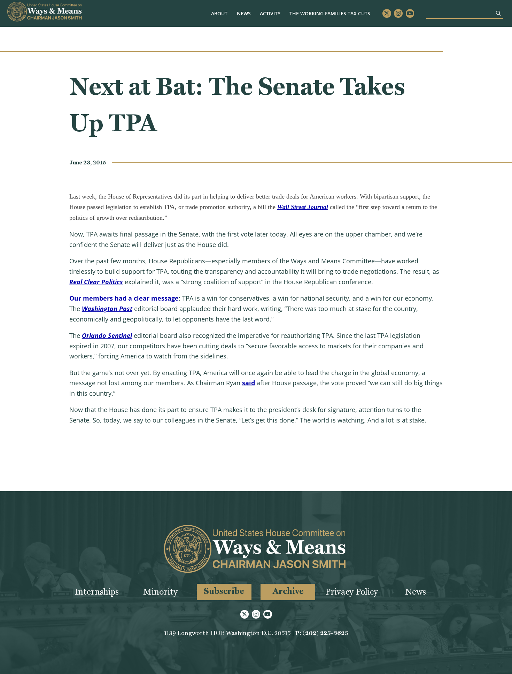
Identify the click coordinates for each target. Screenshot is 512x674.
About (219, 13)
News (244, 13)
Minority (160, 592)
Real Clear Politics (96, 282)
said (248, 383)
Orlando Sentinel (107, 335)
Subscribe (224, 591)
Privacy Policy (351, 592)
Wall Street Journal (302, 206)
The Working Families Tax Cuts (329, 13)
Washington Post (107, 308)
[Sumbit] (498, 13)
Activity (270, 13)
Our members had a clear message (124, 298)
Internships (97, 592)
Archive (288, 591)
